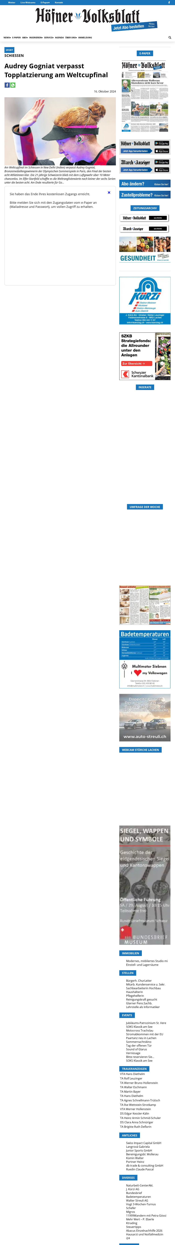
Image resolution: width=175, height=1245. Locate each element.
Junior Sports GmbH (139, 1150)
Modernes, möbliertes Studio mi (147, 961)
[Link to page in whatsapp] (12, 85)
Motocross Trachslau (139, 1030)
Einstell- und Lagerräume (142, 965)
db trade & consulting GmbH (144, 1165)
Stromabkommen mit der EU (144, 1034)
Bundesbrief (134, 1193)
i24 (128, 1238)
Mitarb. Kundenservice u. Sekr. (145, 984)
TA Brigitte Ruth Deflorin (135, 1127)
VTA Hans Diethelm (132, 1074)
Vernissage (133, 1053)
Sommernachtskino (138, 1042)
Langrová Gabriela (138, 1147)
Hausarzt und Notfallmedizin (144, 1234)
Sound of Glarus (136, 1049)
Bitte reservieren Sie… (140, 1057)
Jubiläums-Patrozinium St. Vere (146, 1023)
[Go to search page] (170, 37)
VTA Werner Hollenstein (135, 1109)
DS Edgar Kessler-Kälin (134, 1113)
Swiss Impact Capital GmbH (143, 1143)
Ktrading (131, 1223)
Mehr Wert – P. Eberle (140, 1219)
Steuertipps (133, 1227)
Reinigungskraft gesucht (141, 999)
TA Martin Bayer (130, 1091)
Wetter (11, 2)
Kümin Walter (135, 1158)
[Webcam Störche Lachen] (145, 805)
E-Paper (45, 2)
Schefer (131, 1208)
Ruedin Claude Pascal (140, 1169)
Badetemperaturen (138, 1197)
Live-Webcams (28, 2)
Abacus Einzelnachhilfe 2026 (144, 1231)
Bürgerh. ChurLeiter (139, 981)
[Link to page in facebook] (7, 85)
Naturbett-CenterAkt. (139, 1185)
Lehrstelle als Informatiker (143, 1007)
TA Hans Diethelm (131, 1096)
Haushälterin (134, 992)
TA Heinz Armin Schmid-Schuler (140, 1118)
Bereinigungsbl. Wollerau (142, 1154)
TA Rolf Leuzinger (131, 1078)
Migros (130, 1212)
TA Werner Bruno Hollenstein (139, 1083)
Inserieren (35, 37)
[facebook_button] (169, 2)
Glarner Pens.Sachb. (139, 1003)
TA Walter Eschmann (133, 1087)
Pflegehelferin (135, 996)
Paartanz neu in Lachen (141, 1038)
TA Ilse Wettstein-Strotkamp (138, 1105)
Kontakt (59, 2)
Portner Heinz (135, 1162)
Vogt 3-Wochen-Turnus (141, 1204)
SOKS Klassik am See (139, 1027)
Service (48, 37)
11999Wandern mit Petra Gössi (146, 1215)
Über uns (70, 37)
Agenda (59, 37)
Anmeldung (85, 37)
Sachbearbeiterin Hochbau (143, 988)
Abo (24, 37)
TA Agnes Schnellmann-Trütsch (140, 1100)
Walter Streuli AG (137, 1200)
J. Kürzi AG (132, 1189)
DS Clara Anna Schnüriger (136, 1122)
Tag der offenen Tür (139, 1045)
